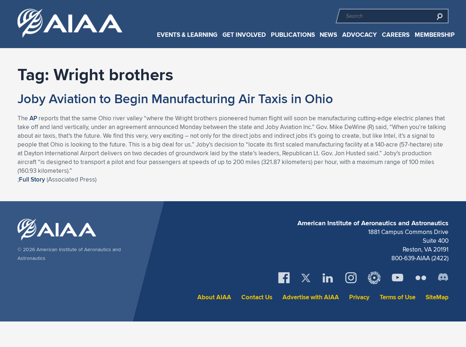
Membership (435, 34)
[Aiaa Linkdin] (328, 278)
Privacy (359, 297)
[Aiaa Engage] (374, 278)
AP (33, 118)
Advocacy (359, 34)
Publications (293, 34)
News (328, 34)
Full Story (32, 179)
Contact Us (256, 297)
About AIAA (214, 297)
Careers (396, 34)
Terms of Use (397, 297)
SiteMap (437, 297)
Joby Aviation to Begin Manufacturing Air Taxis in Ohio (175, 98)
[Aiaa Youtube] (397, 278)
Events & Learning (187, 34)
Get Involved (244, 34)
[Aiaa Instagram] (351, 278)
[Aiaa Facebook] (284, 278)
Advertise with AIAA (311, 297)
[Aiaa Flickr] (421, 278)
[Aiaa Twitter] (305, 278)
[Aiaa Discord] (443, 277)
